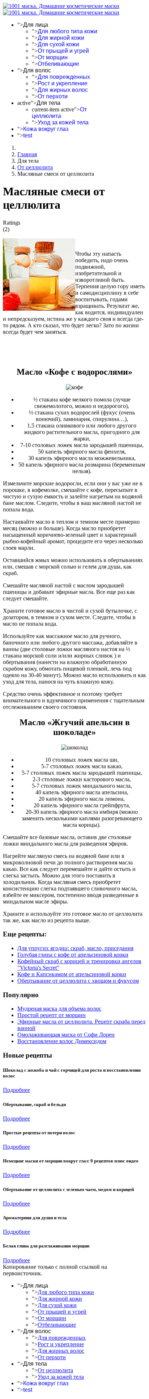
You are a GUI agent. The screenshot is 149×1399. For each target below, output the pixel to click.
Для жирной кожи (61, 38)
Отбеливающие (58, 64)
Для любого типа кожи (67, 31)
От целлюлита (59, 112)
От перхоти (53, 96)
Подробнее (16, 1090)
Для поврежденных (64, 77)
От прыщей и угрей (63, 51)
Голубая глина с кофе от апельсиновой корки (72, 955)
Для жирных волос (63, 90)
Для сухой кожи (58, 44)
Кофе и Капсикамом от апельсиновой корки (71, 974)
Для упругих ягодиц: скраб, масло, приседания (75, 948)
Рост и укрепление (63, 83)
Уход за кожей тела (63, 122)
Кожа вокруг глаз (45, 129)
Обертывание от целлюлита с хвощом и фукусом (78, 981)
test (27, 135)
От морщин (53, 57)
